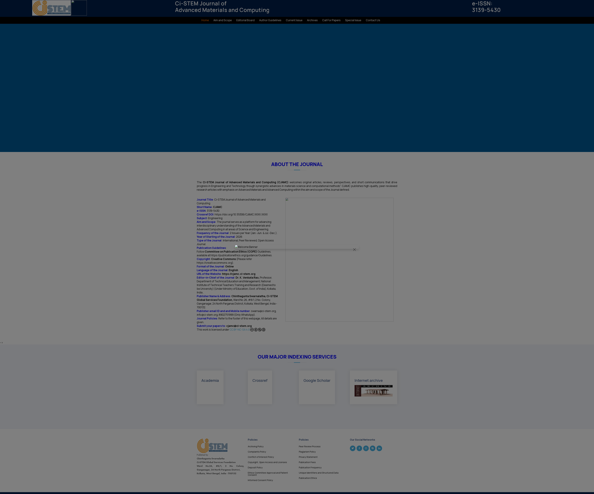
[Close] (355, 250)
